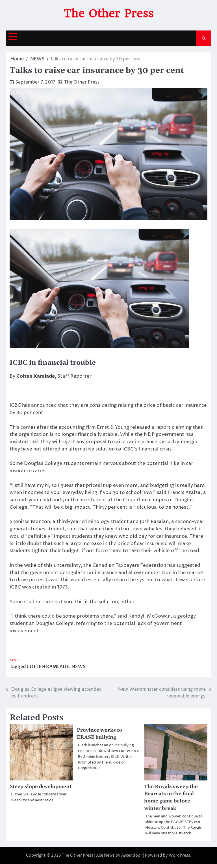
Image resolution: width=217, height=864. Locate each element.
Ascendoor (131, 855)
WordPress (179, 855)
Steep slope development (40, 787)
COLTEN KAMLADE (48, 667)
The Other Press (109, 13)
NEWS (14, 660)
